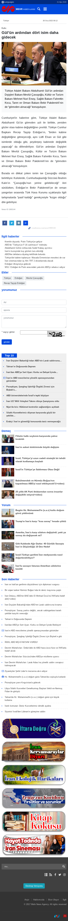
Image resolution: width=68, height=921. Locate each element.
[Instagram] (64, 874)
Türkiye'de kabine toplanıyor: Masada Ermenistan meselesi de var (35, 257)
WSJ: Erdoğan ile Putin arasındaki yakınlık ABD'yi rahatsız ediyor (35, 267)
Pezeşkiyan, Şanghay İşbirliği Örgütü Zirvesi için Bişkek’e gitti (33, 636)
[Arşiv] (46, 874)
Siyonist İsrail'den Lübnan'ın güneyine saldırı (25, 711)
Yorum (6, 505)
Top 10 (9, 355)
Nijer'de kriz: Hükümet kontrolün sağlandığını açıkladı (32, 407)
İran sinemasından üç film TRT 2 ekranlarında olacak (29, 261)
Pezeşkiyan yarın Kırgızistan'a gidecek (22, 682)
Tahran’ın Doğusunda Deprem (21, 366)
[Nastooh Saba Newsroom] (55, 916)
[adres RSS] (51, 874)
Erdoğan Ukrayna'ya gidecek (18, 264)
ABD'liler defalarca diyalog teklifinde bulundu (25, 254)
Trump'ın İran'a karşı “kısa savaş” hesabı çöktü (40, 521)
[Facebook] (55, 874)
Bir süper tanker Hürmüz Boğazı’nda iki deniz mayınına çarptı (33, 590)
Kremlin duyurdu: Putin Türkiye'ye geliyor (23, 241)
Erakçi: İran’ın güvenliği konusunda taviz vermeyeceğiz (33, 421)
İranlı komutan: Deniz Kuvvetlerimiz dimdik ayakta (28, 706)
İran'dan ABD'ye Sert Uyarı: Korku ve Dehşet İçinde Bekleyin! (33, 625)
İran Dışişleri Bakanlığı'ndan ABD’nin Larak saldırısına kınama (33, 605)
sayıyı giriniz (8, 332)
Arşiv (27, 899)
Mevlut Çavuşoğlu (34, 278)
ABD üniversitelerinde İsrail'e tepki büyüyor (27, 395)
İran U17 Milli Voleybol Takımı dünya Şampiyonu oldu (32, 401)
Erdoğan (18, 278)
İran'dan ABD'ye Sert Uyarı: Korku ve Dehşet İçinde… (32, 372)
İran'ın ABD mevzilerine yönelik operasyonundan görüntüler (32, 630)
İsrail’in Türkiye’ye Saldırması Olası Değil (37, 469)
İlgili (64, 899)
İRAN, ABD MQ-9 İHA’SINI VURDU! (21, 642)
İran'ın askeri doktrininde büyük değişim (37, 447)
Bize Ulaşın (53, 899)
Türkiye (6, 21)
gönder (7, 342)
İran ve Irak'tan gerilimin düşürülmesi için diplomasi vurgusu (32, 584)
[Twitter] (60, 874)
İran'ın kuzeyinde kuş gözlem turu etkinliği (24, 251)
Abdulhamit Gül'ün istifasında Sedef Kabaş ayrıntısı (28, 248)
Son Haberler (10, 579)
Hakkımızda (38, 899)
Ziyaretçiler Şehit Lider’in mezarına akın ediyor (26, 671)
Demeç (6, 431)
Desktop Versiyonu (34, 886)
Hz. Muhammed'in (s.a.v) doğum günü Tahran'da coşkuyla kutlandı (35, 677)
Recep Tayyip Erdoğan (14, 283)
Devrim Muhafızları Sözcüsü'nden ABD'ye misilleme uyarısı (32, 656)
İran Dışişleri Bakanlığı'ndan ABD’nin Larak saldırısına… (34, 360)
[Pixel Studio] (63, 916)
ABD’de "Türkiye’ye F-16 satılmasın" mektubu (26, 245)
